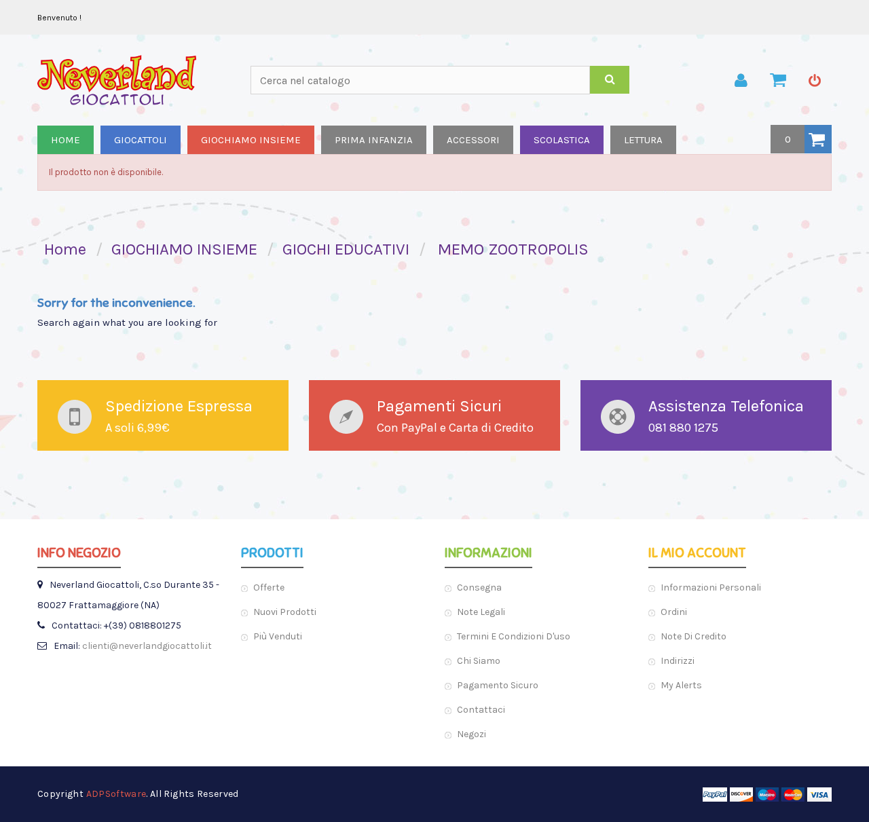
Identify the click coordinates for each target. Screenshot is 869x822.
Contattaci (481, 709)
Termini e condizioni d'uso (513, 636)
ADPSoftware (116, 794)
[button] (801, 139)
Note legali (481, 612)
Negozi (471, 734)
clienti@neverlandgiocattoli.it (147, 646)
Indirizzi (678, 661)
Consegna (479, 587)
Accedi (815, 80)
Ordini (674, 612)
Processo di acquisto (778, 80)
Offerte (268, 587)
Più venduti (277, 636)
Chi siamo (478, 661)
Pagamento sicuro (497, 685)
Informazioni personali (711, 587)
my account (741, 80)
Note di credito (693, 636)
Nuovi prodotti (284, 612)
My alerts (681, 685)
